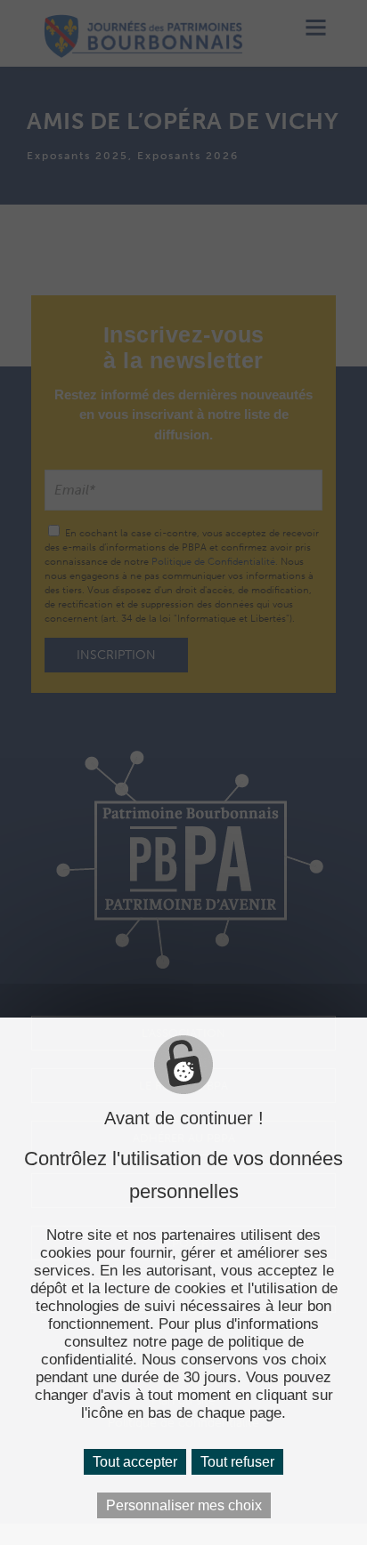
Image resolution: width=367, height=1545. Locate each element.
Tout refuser (237, 1461)
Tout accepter (135, 1461)
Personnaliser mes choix (184, 1505)
